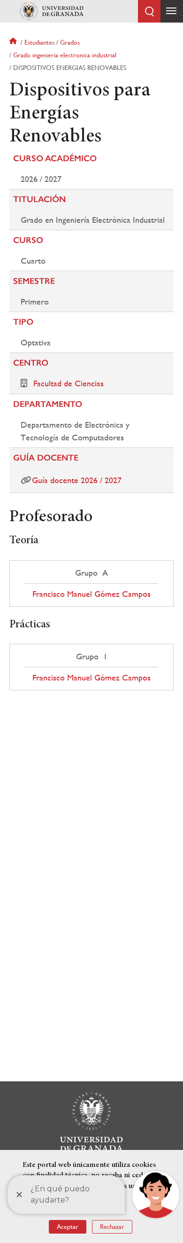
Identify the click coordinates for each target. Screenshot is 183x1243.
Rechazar (112, 1226)
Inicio (14, 42)
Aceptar (67, 1226)
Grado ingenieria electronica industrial (64, 55)
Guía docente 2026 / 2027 (77, 480)
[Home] (52, 11)
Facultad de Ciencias (68, 383)
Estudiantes (39, 42)
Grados (70, 42)
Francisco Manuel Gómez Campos (91, 594)
